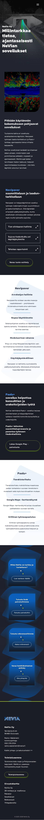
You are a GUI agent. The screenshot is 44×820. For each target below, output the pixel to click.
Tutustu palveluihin (22, 613)
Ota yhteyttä (22, 678)
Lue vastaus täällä (22, 579)
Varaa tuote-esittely (19, 262)
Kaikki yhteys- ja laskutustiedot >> (18, 750)
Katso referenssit (22, 644)
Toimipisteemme (16, 774)
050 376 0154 (10, 743)
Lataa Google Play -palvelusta (19, 445)
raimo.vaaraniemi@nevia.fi (14, 746)
